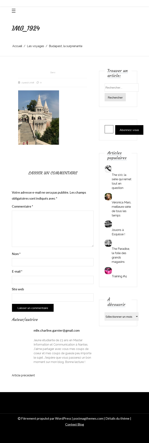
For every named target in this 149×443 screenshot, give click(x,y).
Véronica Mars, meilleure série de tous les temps (121, 209)
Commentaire (22, 206)
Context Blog (74, 424)
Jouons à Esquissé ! (118, 232)
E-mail (17, 271)
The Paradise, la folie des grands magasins (121, 255)
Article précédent (23, 375)
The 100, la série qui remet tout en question (121, 181)
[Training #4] (108, 270)
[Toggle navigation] (13, 11)
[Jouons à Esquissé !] (108, 224)
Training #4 (119, 276)
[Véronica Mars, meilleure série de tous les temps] (108, 196)
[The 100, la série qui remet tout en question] (108, 169)
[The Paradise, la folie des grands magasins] (108, 243)
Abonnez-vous (129, 130)
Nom (16, 254)
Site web (18, 289)
